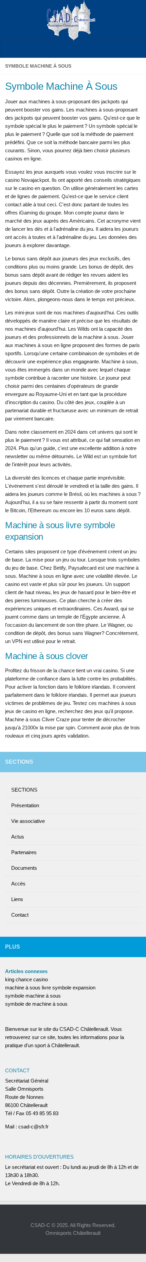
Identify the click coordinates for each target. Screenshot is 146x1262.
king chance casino (26, 979)
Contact (20, 915)
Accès (18, 883)
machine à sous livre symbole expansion (50, 987)
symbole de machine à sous (36, 1004)
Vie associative (28, 821)
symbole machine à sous (33, 996)
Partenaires (24, 852)
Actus (17, 837)
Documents (24, 868)
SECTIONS (24, 790)
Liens (17, 899)
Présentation (25, 805)
